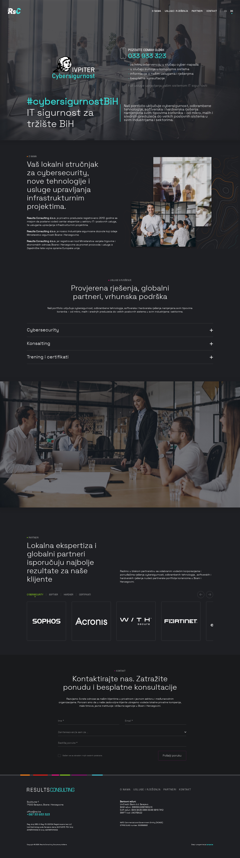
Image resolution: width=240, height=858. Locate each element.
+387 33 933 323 (38, 814)
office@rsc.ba (34, 812)
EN (225, 11)
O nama (156, 11)
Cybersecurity (35, 595)
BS (231, 11)
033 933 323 (147, 56)
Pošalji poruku (172, 755)
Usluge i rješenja (176, 11)
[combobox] (122, 732)
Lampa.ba (209, 844)
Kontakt (212, 11)
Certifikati (85, 595)
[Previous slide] (200, 594)
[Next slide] (209, 594)
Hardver (68, 595)
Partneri (197, 11)
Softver (53, 595)
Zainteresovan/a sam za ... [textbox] (73, 732)
